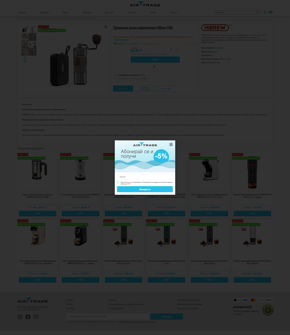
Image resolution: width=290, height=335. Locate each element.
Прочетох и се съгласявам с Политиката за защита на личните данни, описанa (147, 183)
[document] (145, 167)
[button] (171, 144)
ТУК (128, 184)
